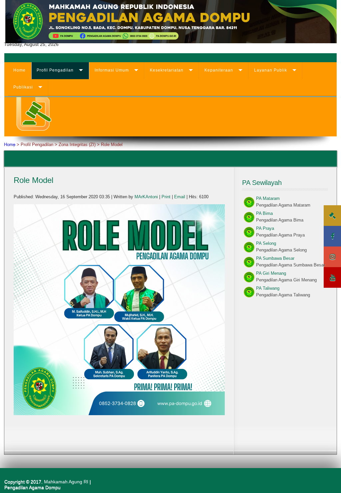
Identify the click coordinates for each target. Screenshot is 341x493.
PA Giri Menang (271, 273)
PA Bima (264, 213)
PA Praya (265, 228)
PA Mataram (268, 198)
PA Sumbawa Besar (275, 258)
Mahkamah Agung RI (66, 481)
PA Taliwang (267, 288)
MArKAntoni (146, 196)
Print (167, 196)
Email (180, 196)
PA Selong (266, 243)
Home (19, 70)
